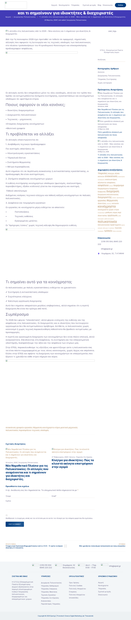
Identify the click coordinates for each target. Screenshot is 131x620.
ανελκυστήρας (111, 179)
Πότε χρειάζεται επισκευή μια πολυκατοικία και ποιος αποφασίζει (110, 135)
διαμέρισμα (118, 185)
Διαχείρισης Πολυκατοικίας (25, 17)
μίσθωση (108, 212)
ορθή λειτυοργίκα (109, 218)
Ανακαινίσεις (46, 601)
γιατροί (111, 185)
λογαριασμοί (101, 212)
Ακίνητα (72, 457)
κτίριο (116, 210)
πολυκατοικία (107, 221)
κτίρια (57, 427)
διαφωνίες (102, 192)
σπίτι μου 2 (106, 228)
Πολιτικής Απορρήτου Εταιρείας (77, 590)
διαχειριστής (105, 197)
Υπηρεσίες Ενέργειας (49, 589)
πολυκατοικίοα (104, 225)
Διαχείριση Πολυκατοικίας (51, 583)
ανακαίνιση (11, 427)
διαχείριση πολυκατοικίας (108, 195)
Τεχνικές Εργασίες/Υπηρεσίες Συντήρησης (50, 596)
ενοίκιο (114, 197)
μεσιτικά (64, 427)
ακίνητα (101, 176)
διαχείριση (112, 191)
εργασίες (28, 427)
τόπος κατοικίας (117, 231)
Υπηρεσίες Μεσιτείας (49, 592)
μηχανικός (73, 427)
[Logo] (16, 5)
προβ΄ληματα (115, 225)
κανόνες (109, 203)
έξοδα (117, 173)
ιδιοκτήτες (102, 203)
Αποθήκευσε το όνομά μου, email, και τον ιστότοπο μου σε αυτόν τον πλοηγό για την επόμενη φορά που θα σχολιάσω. (49, 518)
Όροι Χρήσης (74, 583)
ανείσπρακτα (101, 179)
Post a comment (15, 524)
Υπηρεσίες (75, 5)
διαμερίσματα (103, 189)
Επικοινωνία (108, 5)
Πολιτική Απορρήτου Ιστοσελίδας (77, 596)
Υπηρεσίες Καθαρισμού (50, 586)
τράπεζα (108, 231)
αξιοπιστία (102, 183)
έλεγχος (111, 173)
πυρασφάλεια (25, 430)
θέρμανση (37, 427)
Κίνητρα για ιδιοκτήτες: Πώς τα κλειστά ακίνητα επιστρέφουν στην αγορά (73, 463)
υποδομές (44, 430)
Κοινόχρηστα (64, 5)
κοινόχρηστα (48, 427)
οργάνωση (112, 215)
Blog (99, 5)
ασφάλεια (103, 185)
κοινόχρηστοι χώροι (106, 210)
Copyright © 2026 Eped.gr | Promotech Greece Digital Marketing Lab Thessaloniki (65, 616)
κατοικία (115, 203)
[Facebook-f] (13, 606)
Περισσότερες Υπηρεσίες (50, 604)
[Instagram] (16, 606)
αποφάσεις (111, 183)
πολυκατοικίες (12, 430)
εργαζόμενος (120, 197)
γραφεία (20, 427)
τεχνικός (36, 430)
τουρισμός (101, 231)
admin (64, 20)
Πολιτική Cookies (75, 586)
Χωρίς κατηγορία (105, 83)
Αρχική (54, 5)
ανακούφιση (121, 176)
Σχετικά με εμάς (89, 5)
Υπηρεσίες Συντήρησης (84, 457)
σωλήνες (111, 228)
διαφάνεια (113, 189)
